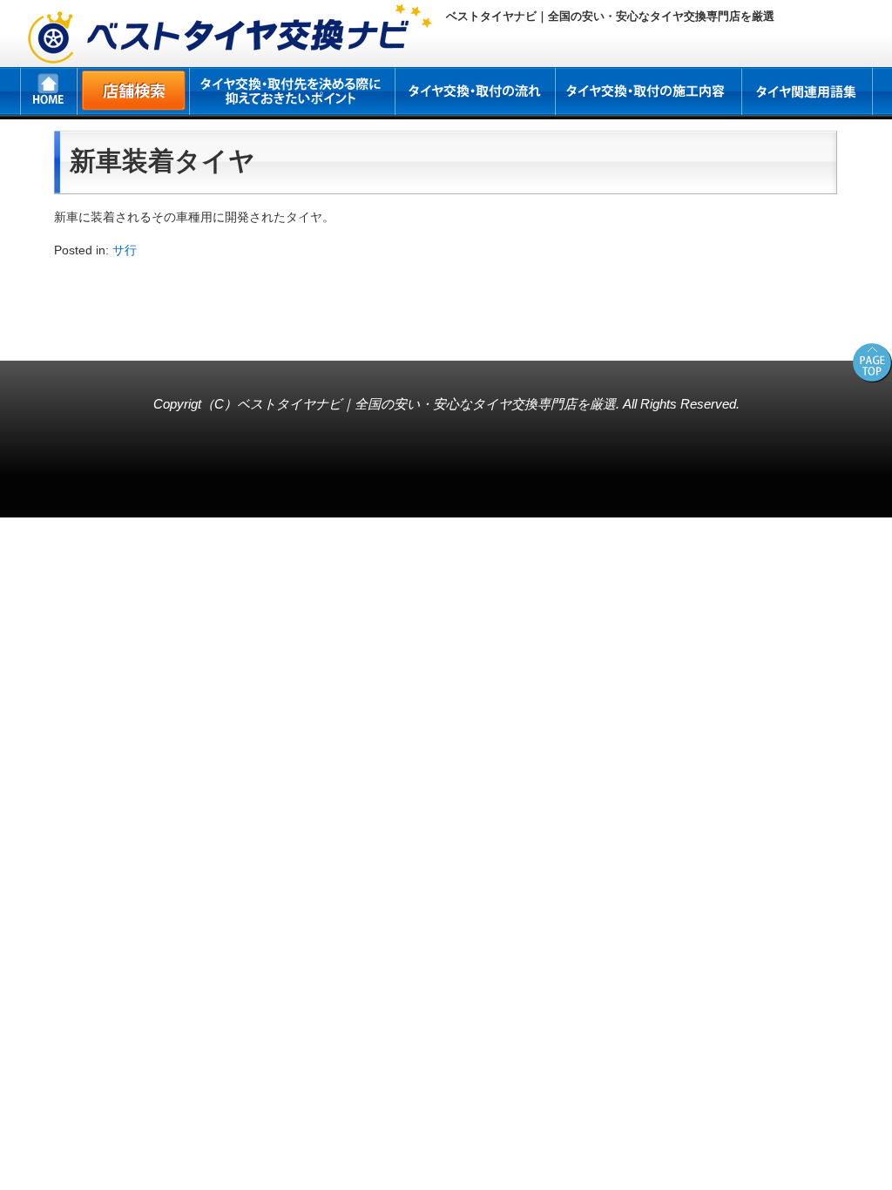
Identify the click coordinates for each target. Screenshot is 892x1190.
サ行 (124, 250)
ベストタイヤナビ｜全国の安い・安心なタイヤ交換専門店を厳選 (426, 403)
